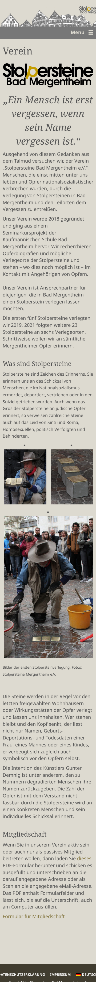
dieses (84, 858)
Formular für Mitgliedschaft (34, 916)
